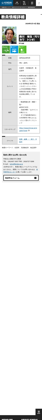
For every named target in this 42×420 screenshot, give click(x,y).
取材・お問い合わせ (24, 3)
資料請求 (32, 3)
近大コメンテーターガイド (19, 7)
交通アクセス (17, 3)
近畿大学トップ (6, 7)
